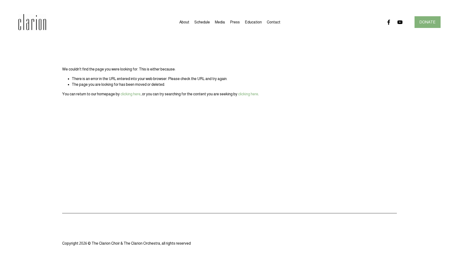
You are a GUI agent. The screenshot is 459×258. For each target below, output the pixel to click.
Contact (273, 22)
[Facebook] (389, 22)
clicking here (130, 94)
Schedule (202, 22)
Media (220, 22)
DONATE (427, 22)
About (184, 22)
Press (235, 22)
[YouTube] (400, 22)
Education (253, 22)
